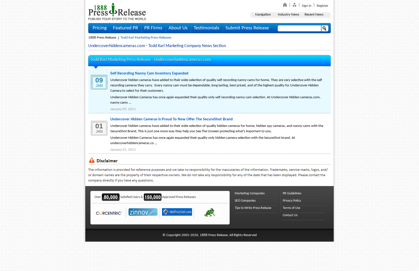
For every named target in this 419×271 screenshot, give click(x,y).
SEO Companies (245, 201)
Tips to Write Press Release (253, 208)
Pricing (100, 28)
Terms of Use (291, 208)
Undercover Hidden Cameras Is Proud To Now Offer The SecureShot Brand (171, 119)
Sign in (306, 6)
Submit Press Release (247, 28)
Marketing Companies (250, 193)
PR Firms (153, 28)
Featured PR (125, 28)
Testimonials (206, 28)
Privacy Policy (292, 201)
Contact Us (290, 215)
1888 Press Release (102, 38)
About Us (178, 28)
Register (322, 6)
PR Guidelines (292, 193)
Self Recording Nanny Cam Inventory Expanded (149, 73)
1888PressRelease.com (117, 11)
